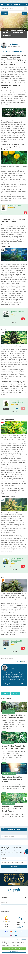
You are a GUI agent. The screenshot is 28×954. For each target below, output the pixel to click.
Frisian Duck (22, 80)
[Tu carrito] (26, 4)
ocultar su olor (4, 198)
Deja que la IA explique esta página (15, 51)
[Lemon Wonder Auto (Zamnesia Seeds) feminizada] (14, 504)
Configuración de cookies (14, 951)
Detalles (14, 322)
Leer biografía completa (9, 684)
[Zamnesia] (13, 4)
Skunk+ (4, 593)
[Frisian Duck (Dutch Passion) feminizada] (14, 337)
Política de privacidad (21, 939)
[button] (4, 45)
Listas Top (5, 693)
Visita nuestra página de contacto (21, 926)
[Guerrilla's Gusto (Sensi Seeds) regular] (14, 254)
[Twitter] (24, 683)
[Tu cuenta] (24, 4)
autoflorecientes (5, 228)
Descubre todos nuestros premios (14, 884)
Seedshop (15, 693)
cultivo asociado (12, 191)
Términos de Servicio (10, 870)
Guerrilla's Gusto (7, 263)
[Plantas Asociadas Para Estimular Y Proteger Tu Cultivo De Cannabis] (14, 157)
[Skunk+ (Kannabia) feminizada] (14, 585)
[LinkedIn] (22, 683)
